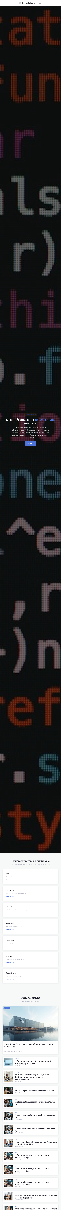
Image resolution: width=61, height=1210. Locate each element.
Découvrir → (30, 443)
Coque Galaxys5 (27, 3)
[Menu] (40, 3)
